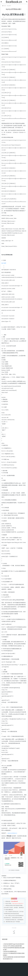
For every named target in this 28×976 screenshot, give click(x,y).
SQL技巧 (9, 5)
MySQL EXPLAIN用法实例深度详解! (12, 946)
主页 (4, 5)
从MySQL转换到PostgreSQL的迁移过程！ (14, 944)
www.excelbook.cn (12, 833)
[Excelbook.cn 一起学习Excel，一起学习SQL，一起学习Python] (14, 1)
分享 (14, 933)
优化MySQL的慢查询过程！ (10, 951)
